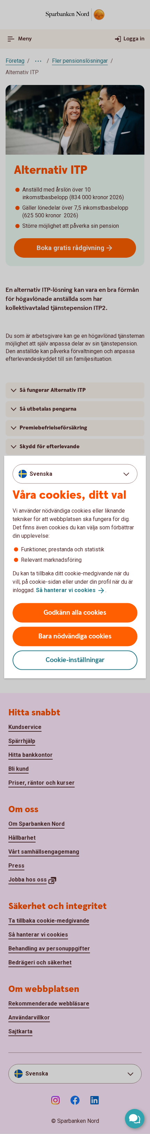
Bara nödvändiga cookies (75, 636)
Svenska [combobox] (41, 474)
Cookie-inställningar (75, 659)
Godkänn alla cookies (75, 612)
